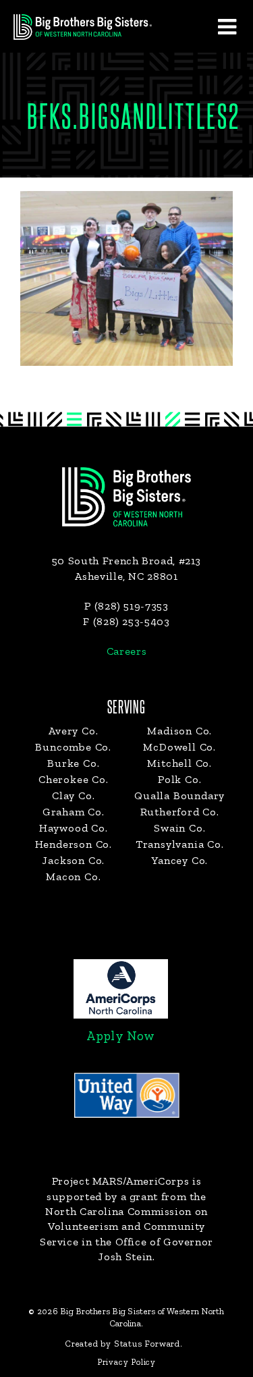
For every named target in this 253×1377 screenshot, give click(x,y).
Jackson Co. (73, 860)
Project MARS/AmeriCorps (121, 1180)
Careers (126, 651)
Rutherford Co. (179, 811)
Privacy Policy (126, 1362)
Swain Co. (179, 827)
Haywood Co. (73, 827)
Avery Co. (73, 730)
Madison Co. (179, 730)
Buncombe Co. (73, 746)
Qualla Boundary (179, 795)
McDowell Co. (179, 746)
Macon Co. (73, 876)
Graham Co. (74, 811)
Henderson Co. (73, 844)
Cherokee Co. (73, 779)
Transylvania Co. (180, 844)
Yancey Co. (179, 860)
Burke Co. (73, 763)
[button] (226, 26)
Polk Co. (179, 779)
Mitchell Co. (179, 763)
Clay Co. (73, 795)
